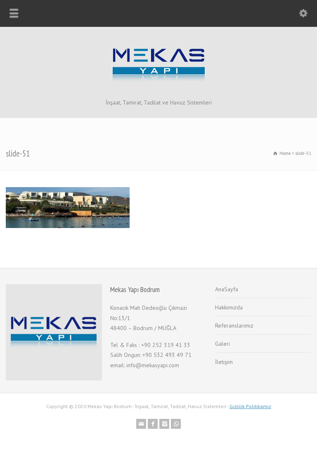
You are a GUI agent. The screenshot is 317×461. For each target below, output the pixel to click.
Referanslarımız (234, 325)
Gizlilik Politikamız (250, 406)
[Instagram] (164, 424)
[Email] (141, 424)
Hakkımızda (229, 307)
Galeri (222, 343)
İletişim (224, 362)
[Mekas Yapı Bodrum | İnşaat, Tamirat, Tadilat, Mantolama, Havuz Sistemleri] (159, 88)
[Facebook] (153, 424)
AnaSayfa (226, 289)
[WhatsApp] (176, 424)
